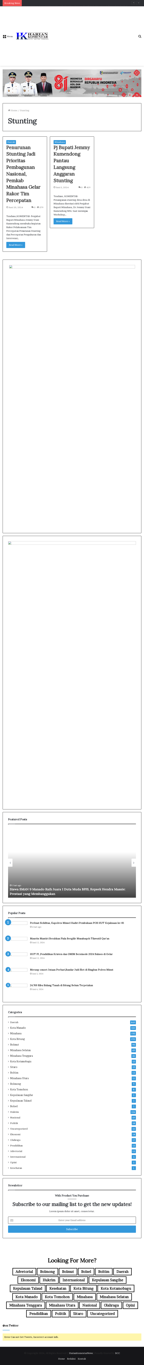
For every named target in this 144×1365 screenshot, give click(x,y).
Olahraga (15, 1140)
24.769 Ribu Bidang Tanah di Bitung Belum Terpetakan (61, 985)
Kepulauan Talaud (21, 1100)
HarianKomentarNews (81, 1353)
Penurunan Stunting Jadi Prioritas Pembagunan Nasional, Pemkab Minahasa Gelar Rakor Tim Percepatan (23, 173)
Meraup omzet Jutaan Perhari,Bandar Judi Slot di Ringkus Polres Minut (71, 969)
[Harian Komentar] (32, 36)
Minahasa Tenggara (21, 1055)
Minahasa (60, 142)
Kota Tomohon (19, 1089)
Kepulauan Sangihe (21, 1095)
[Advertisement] (92, 32)
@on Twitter (10, 1325)
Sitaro (13, 1067)
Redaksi (71, 1358)
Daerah (11, 142)
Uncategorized (19, 1128)
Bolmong (15, 1083)
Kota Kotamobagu (20, 1061)
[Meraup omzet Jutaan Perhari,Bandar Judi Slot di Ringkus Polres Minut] (17, 974)
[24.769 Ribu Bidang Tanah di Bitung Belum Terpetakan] (17, 990)
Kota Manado (18, 1027)
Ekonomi (15, 1134)
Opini (13, 1162)
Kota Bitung (17, 1039)
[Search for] (140, 37)
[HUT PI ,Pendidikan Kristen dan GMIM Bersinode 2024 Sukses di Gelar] (17, 959)
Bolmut (14, 1044)
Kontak (82, 1358)
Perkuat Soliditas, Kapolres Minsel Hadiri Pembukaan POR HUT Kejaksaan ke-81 (77, 922)
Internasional (17, 1156)
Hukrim (14, 1111)
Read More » (15, 244)
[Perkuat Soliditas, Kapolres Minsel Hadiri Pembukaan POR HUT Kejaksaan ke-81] (17, 927)
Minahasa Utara (19, 1078)
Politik (14, 1123)
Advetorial (16, 1151)
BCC (117, 1353)
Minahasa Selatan (20, 1050)
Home (13, 110)
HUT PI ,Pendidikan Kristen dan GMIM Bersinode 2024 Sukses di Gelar (71, 954)
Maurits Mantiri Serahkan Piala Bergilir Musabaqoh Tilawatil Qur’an (69, 938)
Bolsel (14, 1106)
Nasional (15, 1117)
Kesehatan (16, 1168)
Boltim (14, 1072)
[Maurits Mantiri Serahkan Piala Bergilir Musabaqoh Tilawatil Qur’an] (17, 943)
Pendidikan (16, 1145)
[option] (75, 863)
